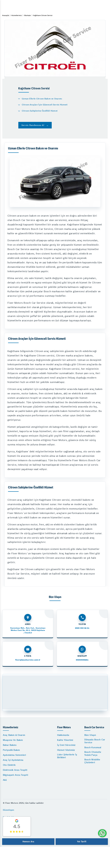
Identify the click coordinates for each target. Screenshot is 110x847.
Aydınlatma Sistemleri (14, 755)
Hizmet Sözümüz (66, 750)
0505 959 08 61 (82, 628)
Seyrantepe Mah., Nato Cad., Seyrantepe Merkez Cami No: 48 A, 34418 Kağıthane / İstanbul (27, 630)
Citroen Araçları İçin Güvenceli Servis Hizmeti (45, 104)
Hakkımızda (63, 735)
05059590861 (82, 660)
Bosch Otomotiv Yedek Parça (92, 753)
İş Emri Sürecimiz (66, 745)
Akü (5, 780)
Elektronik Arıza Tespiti (15, 770)
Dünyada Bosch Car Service (94, 741)
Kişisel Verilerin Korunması (16, 831)
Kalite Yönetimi (65, 740)
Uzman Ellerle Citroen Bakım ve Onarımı (42, 98)
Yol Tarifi (81, 841)
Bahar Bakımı (9, 745)
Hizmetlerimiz (16, 15)
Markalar (27, 15)
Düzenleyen (8, 810)
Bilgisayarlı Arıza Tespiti (15, 775)
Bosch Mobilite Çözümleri (92, 761)
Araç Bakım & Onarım (14, 735)
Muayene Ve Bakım (13, 740)
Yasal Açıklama (10, 817)
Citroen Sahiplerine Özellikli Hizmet (40, 110)
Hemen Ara (28, 841)
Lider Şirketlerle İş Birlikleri (67, 756)
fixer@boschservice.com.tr (27, 660)
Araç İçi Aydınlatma (13, 760)
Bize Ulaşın (90, 735)
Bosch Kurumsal (92, 747)
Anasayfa (5, 15)
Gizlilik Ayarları (10, 824)
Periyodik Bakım (11, 750)
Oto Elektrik (9, 765)
